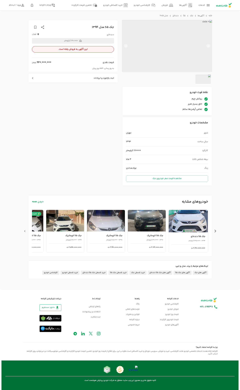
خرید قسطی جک (138, 272)
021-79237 (206, 307)
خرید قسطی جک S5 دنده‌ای (93, 272)
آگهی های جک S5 (182, 272)
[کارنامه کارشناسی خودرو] (208, 300)
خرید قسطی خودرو (70, 272)
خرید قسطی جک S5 (118, 272)
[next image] (126, 46)
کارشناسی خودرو (51, 272)
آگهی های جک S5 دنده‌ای (160, 272)
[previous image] (208, 46)
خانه (210, 15)
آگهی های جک (200, 272)
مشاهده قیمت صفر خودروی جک (167, 178)
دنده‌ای (176, 15)
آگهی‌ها (201, 15)
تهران (34, 34)
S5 (184, 15)
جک (191, 15)
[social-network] (98, 334)
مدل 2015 (164, 15)
